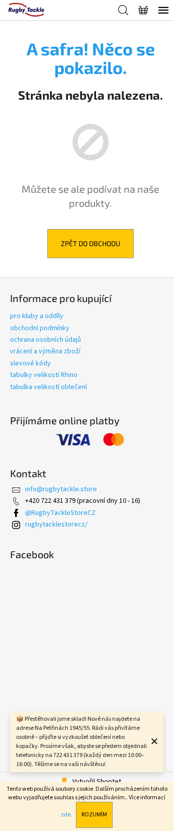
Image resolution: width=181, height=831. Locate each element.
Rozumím (94, 814)
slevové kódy (30, 363)
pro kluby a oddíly (36, 316)
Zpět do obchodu (90, 243)
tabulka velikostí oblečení (48, 387)
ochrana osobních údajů (45, 340)
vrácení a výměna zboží (45, 351)
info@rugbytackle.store (61, 489)
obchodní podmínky (39, 328)
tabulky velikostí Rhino (43, 375)
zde (65, 814)
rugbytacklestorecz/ (56, 524)
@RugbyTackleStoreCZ (60, 513)
